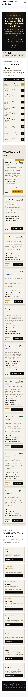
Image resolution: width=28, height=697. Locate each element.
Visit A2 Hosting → (17, 409)
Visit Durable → (18, 264)
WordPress (7, 55)
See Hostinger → (10, 559)
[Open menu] (25, 3)
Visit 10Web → (18, 301)
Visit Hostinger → (17, 191)
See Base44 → (9, 641)
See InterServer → (10, 575)
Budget (14, 52)
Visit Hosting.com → (17, 373)
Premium (21, 55)
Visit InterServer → (17, 228)
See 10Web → (9, 624)
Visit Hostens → (18, 483)
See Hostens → (9, 658)
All (9, 52)
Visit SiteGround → (17, 446)
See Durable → (9, 609)
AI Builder (14, 55)
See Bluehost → (10, 675)
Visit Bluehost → (17, 520)
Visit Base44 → (18, 338)
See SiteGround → (10, 592)
